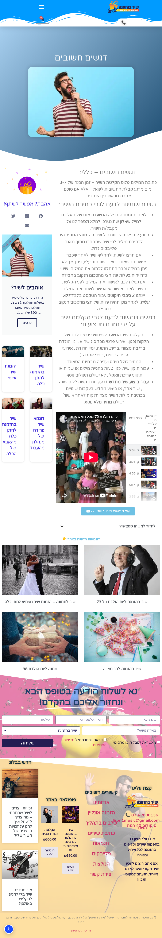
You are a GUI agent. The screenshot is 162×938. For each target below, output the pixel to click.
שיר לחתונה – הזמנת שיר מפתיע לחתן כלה (40, 601)
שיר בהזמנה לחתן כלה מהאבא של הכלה (9, 436)
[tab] (143, 450)
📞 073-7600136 (141, 815)
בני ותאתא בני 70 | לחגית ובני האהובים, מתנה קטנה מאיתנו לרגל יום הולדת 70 (138, 496)
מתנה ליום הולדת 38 (40, 669)
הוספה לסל (71, 868)
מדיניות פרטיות (81, 930)
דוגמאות (101, 843)
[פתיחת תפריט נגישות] (9, 929)
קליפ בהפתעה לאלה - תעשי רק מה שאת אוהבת (138, 462)
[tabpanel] (91, 457)
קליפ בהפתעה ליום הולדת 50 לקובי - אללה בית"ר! (138, 473)
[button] (42, 7)
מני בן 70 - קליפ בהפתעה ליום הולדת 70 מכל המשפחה (138, 450)
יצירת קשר (101, 874)
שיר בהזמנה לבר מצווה (122, 669)
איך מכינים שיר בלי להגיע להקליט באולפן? (20, 897)
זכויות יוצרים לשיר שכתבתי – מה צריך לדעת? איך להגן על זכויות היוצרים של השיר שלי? (20, 822)
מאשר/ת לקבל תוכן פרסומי (134, 742)
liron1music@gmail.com (136, 820)
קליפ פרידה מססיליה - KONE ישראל (138, 485)
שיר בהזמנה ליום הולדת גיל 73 (122, 601)
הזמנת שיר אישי (10, 372)
